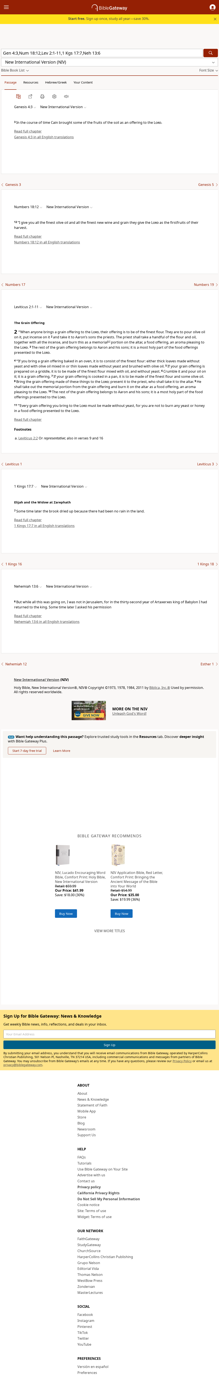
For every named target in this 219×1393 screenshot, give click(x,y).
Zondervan (86, 1286)
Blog (81, 1123)
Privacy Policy (182, 1061)
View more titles (109, 931)
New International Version (36, 679)
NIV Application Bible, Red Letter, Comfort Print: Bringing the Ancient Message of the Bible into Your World (137, 879)
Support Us (86, 1135)
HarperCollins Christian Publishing (105, 1256)
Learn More (61, 750)
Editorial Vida (88, 1268)
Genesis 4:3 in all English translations (44, 137)
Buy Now (66, 913)
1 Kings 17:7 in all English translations (44, 525)
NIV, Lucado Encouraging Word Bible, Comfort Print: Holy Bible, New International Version (80, 877)
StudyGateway (89, 1244)
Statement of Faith (92, 1105)
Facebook (85, 1314)
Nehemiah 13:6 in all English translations (47, 621)
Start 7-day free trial (27, 750)
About (82, 1093)
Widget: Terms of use (94, 1216)
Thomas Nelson (90, 1274)
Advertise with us (91, 1175)
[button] (213, 7)
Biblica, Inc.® (159, 687)
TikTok (82, 1332)
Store (81, 1117)
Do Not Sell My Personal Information (108, 1199)
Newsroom (86, 1129)
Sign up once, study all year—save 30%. (108, 18)
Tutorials (84, 1163)
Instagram (85, 1320)
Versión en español (92, 1366)
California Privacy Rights (98, 1193)
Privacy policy (89, 1187)
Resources (30, 82)
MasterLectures (90, 1292)
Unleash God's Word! (129, 713)
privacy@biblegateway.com (22, 1065)
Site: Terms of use (91, 1210)
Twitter (83, 1338)
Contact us (86, 1181)
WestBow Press (89, 1280)
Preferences (87, 1372)
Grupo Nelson (88, 1262)
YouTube (84, 1344)
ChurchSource (89, 1250)
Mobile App (86, 1111)
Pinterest (84, 1326)
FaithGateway (88, 1238)
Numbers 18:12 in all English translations (47, 242)
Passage (10, 82)
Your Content (83, 82)
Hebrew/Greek (56, 82)
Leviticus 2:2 (28, 438)
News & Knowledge (93, 1099)
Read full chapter (28, 131)
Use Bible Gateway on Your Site (102, 1169)
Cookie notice (88, 1204)
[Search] (210, 53)
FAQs (81, 1157)
